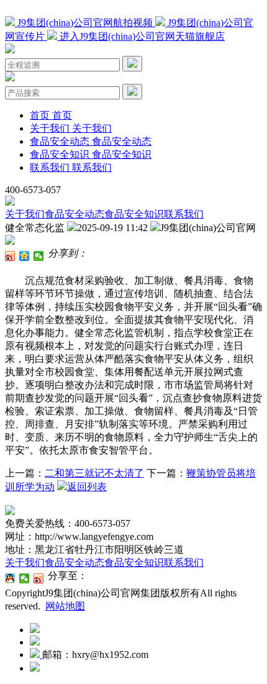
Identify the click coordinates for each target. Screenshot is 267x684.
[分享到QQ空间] (24, 256)
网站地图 (65, 606)
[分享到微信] (39, 256)
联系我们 (184, 214)
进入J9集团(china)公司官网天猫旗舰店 (141, 36)
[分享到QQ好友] (10, 578)
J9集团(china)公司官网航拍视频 (85, 22)
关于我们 (25, 214)
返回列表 (87, 486)
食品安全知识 (134, 214)
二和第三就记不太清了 (94, 473)
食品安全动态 (74, 214)
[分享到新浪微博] (10, 256)
